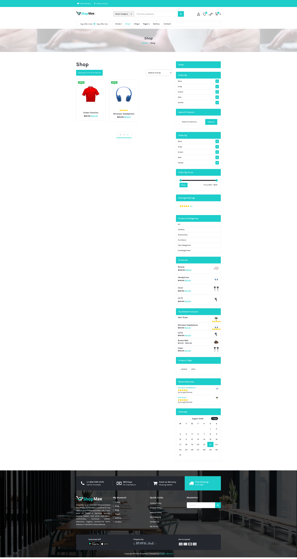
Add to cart (94, 112)
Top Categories (184, 245)
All (179, 224)
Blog (136, 24)
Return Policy (156, 512)
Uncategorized (184, 250)
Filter (183, 185)
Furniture (182, 240)
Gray (180, 86)
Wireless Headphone (123, 114)
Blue (180, 81)
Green (180, 92)
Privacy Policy (156, 508)
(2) (185, 206)
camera (184, 369)
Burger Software (166, 554)
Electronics (183, 235)
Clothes (181, 229)
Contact (167, 24)
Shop (127, 24)
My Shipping (155, 517)
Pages (146, 24)
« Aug (215, 418)
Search (211, 122)
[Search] (218, 505)
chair (193, 369)
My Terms (154, 526)
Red (179, 97)
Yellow (180, 102)
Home (118, 24)
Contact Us (154, 522)
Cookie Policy (155, 503)
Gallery (156, 24)
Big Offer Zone (81, 24)
